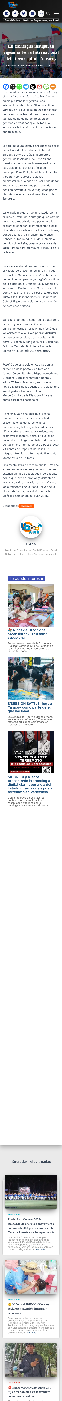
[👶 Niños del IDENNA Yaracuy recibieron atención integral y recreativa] (31, 1293)
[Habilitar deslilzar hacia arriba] (55, 1394)
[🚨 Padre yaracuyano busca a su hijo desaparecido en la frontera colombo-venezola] (31, 1376)
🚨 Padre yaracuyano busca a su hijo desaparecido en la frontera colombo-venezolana (29, 1392)
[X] (13, 87)
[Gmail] (40, 87)
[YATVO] (31, 537)
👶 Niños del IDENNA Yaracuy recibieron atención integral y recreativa (28, 1309)
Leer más (40, 1249)
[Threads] (33, 87)
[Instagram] (41, 13)
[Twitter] (23, 13)
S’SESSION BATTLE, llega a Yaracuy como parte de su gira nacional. (30, 707)
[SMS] (46, 87)
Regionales (26, 506)
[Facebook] (15, 13)
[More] (53, 87)
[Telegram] (32, 13)
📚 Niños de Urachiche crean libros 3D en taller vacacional (27, 633)
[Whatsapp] (19, 87)
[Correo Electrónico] (6, 13)
